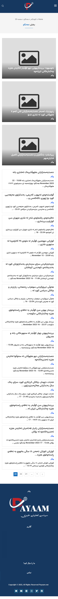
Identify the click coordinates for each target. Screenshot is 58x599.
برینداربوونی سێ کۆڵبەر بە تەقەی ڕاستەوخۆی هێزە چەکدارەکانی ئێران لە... (32, 407)
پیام (52, 75)
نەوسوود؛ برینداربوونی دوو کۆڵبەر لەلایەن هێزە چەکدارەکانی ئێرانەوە (31, 69)
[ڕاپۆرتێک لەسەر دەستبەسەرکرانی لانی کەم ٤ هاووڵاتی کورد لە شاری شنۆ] (29, 101)
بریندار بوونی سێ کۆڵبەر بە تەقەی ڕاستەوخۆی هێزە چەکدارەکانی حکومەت (31, 311)
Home (40, 19)
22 (21, 474)
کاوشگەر (33, 19)
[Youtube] (21, 591)
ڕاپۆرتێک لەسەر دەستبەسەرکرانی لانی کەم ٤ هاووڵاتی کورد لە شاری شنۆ (32, 113)
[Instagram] (31, 591)
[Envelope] (16, 591)
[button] (5, 544)
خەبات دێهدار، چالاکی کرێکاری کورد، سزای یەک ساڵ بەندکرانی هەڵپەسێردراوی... (31, 384)
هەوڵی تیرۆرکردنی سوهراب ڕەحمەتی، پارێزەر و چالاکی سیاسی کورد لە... (31, 288)
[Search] (2, 6)
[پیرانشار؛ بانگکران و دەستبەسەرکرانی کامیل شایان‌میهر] (29, 145)
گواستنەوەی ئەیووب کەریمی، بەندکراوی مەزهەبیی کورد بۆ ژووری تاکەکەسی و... (29, 196)
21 (26, 474)
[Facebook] (42, 591)
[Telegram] (26, 591)
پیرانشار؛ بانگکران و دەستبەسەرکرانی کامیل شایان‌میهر (32, 156)
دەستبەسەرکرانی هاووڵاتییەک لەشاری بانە (33, 172)
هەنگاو (26, 19)
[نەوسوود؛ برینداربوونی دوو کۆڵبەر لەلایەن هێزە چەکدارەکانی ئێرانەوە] (29, 58)
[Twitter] (37, 591)
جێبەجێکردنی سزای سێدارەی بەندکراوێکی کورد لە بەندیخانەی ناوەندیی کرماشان (30, 265)
